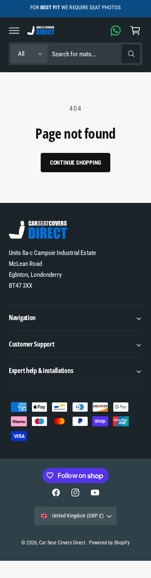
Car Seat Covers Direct (62, 543)
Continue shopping (76, 162)
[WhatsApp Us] (115, 30)
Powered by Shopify (109, 543)
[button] (14, 30)
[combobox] (95, 54)
